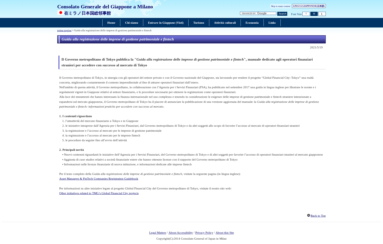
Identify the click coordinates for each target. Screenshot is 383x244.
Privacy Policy (204, 232)
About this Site (225, 232)
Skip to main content (280, 6)
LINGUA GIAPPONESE (309, 6)
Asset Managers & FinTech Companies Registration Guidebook (98, 178)
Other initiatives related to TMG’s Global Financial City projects (99, 193)
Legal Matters (157, 232)
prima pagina (64, 30)
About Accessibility (181, 232)
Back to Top (318, 215)
